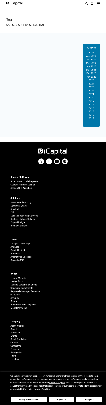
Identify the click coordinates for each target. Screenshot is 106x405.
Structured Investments (21, 288)
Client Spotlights (18, 339)
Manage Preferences (28, 399)
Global (13, 329)
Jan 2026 (91, 77)
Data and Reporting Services (24, 215)
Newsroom (15, 332)
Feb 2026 (91, 73)
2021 (91, 94)
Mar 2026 (91, 70)
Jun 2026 (91, 60)
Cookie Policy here (57, 382)
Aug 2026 (91, 56)
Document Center (18, 205)
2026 (91, 53)
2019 (91, 101)
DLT (12, 212)
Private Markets (18, 278)
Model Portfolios (18, 308)
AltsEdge (14, 247)
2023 (91, 87)
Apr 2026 (91, 67)
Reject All (61, 399)
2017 (91, 108)
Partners (14, 349)
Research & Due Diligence (23, 304)
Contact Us (15, 345)
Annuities (14, 298)
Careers (14, 342)
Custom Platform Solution (22, 184)
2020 (91, 98)
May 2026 (91, 63)
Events (13, 335)
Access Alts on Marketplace (24, 181)
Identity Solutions (18, 225)
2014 (91, 118)
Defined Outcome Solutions (23, 284)
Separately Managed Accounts (25, 291)
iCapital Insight (17, 222)
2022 (91, 91)
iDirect (13, 301)
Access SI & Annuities (21, 188)
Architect (14, 209)
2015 (91, 115)
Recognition (16, 352)
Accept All (89, 399)
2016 (91, 112)
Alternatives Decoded (20, 257)
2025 (91, 80)
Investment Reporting (20, 202)
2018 (91, 105)
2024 (91, 84)
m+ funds (15, 294)
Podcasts (15, 253)
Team (13, 355)
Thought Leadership (20, 243)
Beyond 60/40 (17, 260)
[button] (98, 3)
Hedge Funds (16, 281)
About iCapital (17, 326)
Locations (15, 359)
